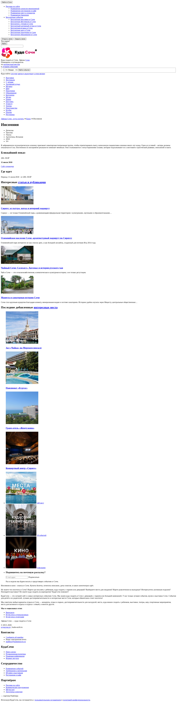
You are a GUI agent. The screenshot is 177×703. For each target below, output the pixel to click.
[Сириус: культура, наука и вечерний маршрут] (17, 204)
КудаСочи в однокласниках (17, 615)
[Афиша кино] (21, 568)
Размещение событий (14, 669)
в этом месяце (39, 74)
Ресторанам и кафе (13, 675)
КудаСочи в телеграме (15, 617)
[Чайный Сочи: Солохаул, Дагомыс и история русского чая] (17, 263)
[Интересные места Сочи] (21, 503)
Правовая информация (15, 656)
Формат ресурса (12, 658)
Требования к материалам (16, 671)
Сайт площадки (7, 166)
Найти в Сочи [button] (7, 2)
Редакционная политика (16, 654)
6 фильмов (41, 568)
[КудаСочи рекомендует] (21, 535)
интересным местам (11, 64)
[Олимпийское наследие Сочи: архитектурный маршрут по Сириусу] (17, 233)
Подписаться (34, 577)
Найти (4, 43)
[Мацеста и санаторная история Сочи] (17, 293)
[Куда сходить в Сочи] (27, 58)
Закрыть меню (20, 39)
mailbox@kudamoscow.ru (16, 642)
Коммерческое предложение (17, 687)
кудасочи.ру (6, 627)
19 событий (41, 535)
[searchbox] (88, 43)
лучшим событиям (10, 67)
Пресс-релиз (11, 652)
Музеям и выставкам (14, 673)
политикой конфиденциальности (76, 700)
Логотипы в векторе (14, 692)
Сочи (27, 60)
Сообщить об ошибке (14, 637)
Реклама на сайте (13, 685)
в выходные (28, 74)
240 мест (40, 503)
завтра (20, 74)
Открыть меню (7, 39)
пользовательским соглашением (48, 700)
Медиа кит (10, 690)
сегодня (14, 74)
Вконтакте (10, 612)
